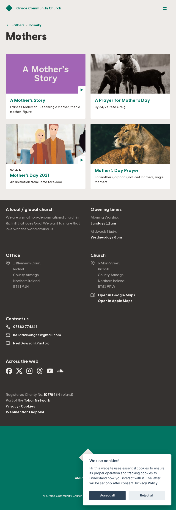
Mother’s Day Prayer (117, 170)
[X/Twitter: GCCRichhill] (19, 372)
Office (13, 255)
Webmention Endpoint (25, 412)
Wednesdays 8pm (106, 237)
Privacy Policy (146, 483)
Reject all (146, 495)
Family (35, 25)
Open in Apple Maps (115, 301)
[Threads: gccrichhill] (39, 372)
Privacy (12, 406)
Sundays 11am (103, 223)
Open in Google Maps (116, 295)
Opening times (106, 209)
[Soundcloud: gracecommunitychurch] (60, 372)
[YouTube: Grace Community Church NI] (50, 372)
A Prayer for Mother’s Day (122, 100)
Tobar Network (37, 400)
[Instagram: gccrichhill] (29, 372)
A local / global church (30, 209)
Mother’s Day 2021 (29, 175)
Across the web (22, 361)
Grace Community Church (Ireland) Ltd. (73, 496)
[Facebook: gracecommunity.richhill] (9, 372)
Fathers (17, 25)
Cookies (28, 406)
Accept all (107, 495)
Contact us (17, 319)
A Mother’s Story (27, 100)
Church (98, 255)
